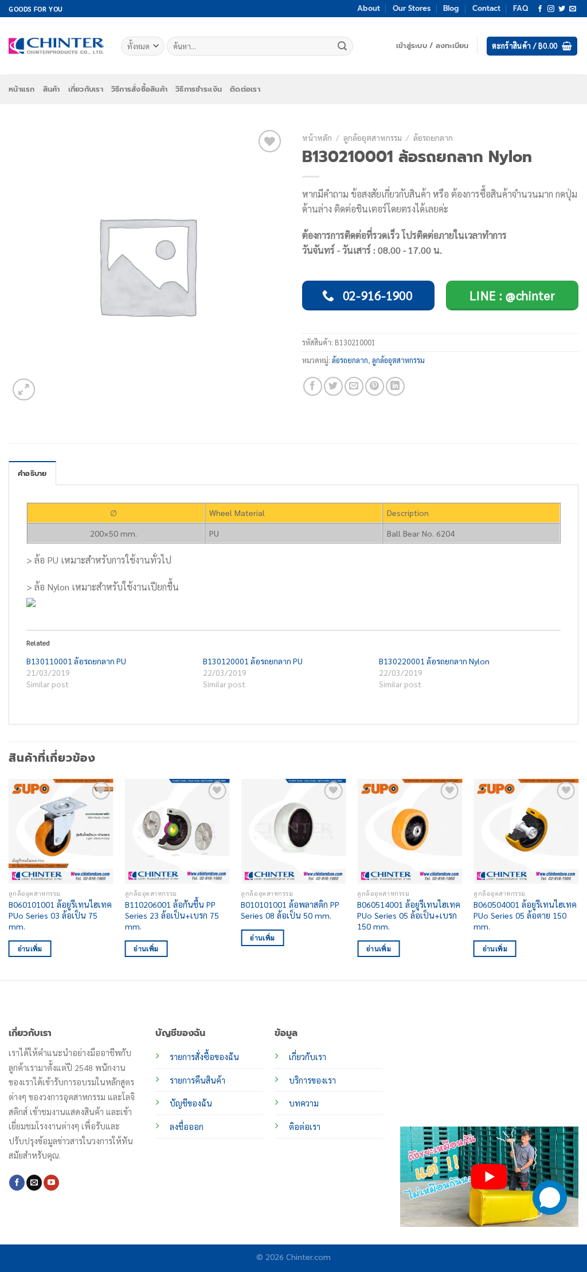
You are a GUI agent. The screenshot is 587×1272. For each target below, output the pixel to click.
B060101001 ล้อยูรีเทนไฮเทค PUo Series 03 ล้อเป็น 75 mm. (60, 915)
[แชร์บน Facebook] (312, 386)
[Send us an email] (572, 9)
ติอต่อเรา (304, 1126)
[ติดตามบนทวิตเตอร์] (561, 9)
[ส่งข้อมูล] (343, 46)
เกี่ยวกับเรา (85, 89)
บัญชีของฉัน (191, 1103)
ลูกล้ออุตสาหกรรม (372, 137)
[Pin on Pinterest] (374, 386)
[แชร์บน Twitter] (333, 386)
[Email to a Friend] (354, 386)
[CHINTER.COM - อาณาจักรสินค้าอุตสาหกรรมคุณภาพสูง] (56, 46)
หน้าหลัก (317, 137)
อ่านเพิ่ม (30, 948)
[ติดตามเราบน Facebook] (540, 9)
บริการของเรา (312, 1080)
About (368, 8)
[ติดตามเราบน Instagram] (550, 9)
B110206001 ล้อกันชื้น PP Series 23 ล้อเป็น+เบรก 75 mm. (172, 915)
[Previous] (9, 878)
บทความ (304, 1103)
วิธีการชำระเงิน (198, 89)
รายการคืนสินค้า (197, 1080)
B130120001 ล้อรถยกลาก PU (253, 661)
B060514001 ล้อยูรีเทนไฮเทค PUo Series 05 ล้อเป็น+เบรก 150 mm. (408, 915)
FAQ (520, 8)
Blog (451, 8)
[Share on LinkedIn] (395, 386)
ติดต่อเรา (245, 89)
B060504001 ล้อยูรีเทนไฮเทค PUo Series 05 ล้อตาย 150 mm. (525, 915)
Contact (486, 8)
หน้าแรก (22, 89)
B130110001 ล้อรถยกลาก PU (76, 661)
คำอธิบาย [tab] (32, 473)
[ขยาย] (24, 390)
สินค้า (51, 89)
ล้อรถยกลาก (433, 137)
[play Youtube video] (489, 1177)
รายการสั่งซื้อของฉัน (204, 1057)
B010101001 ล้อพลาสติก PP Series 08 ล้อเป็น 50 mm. (290, 909)
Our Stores (412, 8)
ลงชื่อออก (187, 1126)
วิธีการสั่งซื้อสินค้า (139, 89)
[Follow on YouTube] (51, 1183)
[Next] (577, 878)
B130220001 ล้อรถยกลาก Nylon (434, 661)
